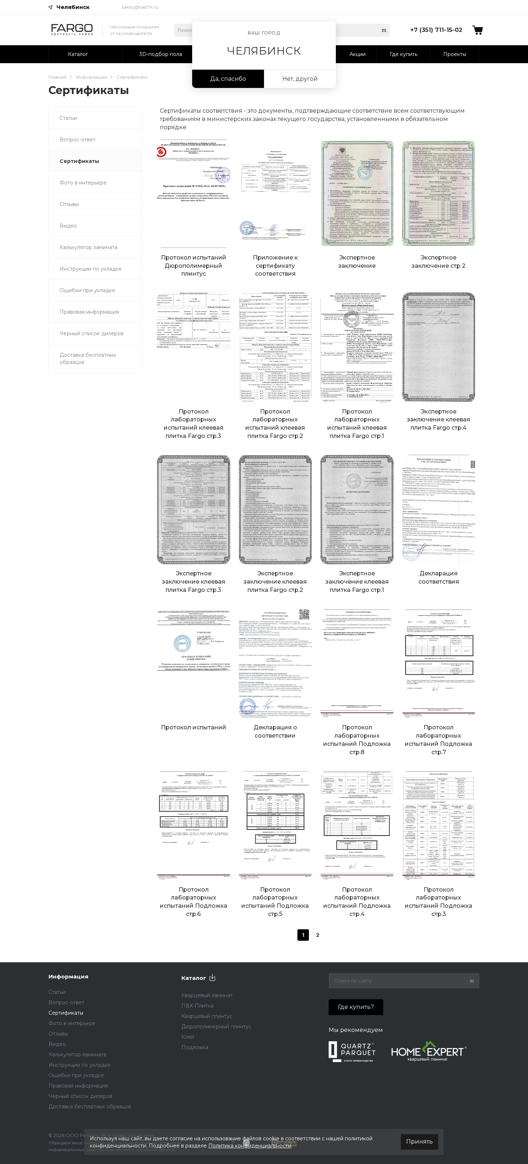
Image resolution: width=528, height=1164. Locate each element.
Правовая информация (89, 312)
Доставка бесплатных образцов (88, 358)
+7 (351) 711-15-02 (436, 30)
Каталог (193, 977)
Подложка (194, 1047)
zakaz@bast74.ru (139, 7)
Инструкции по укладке (91, 269)
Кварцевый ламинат (207, 995)
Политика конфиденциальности (249, 1145)
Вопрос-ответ (78, 139)
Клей (187, 1037)
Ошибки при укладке (87, 290)
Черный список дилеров (92, 333)
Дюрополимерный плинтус (216, 1026)
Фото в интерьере (83, 182)
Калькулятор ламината (88, 247)
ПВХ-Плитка (197, 1005)
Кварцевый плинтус (206, 1016)
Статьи (68, 118)
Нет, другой (300, 78)
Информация (68, 976)
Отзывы (69, 204)
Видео (68, 226)
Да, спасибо (228, 78)
